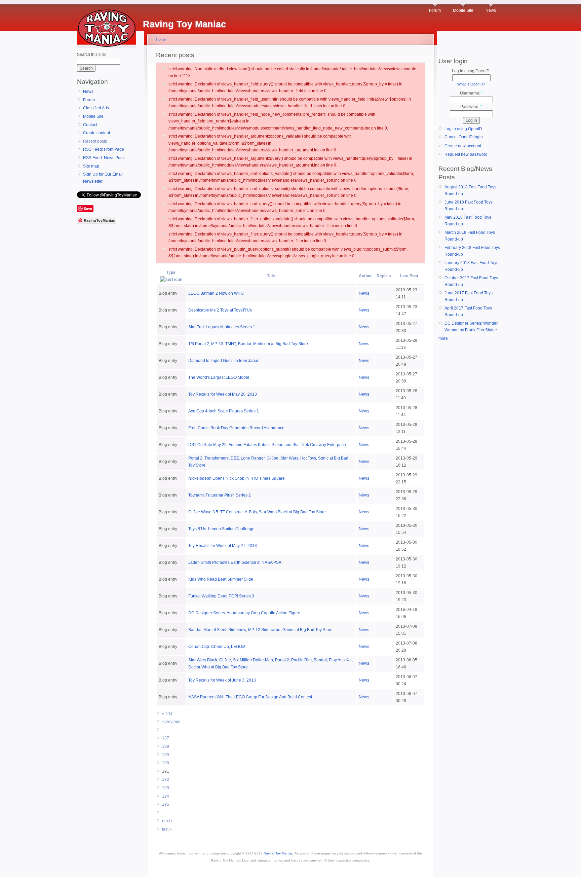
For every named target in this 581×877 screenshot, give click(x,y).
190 (165, 763)
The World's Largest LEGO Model (218, 377)
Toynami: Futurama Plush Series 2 (219, 495)
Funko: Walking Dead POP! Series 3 (221, 596)
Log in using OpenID (463, 128)
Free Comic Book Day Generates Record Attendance (236, 428)
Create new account (462, 146)
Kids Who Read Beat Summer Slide (220, 579)
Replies (384, 275)
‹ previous (171, 721)
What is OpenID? (471, 84)
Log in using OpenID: (471, 71)
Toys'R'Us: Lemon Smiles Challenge (221, 528)
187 (165, 738)
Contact (90, 124)
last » (167, 829)
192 (165, 779)
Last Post (409, 275)
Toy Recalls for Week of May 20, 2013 (222, 394)
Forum (435, 10)
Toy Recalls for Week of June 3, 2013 (222, 680)
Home (161, 39)
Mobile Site (463, 10)
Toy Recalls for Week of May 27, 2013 (222, 545)
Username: (471, 93)
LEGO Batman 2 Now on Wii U (216, 293)
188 (165, 746)
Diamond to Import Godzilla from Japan (224, 360)
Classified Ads (96, 108)
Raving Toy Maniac (278, 853)
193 (165, 787)
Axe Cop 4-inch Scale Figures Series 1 (223, 411)
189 (165, 755)
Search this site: (91, 54)
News (491, 10)
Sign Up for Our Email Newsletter (103, 177)
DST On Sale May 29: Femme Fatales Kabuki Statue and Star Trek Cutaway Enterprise (267, 444)
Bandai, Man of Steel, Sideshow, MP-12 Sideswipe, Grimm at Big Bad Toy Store (260, 629)
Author (365, 275)
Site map (91, 166)
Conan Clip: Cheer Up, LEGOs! (216, 646)
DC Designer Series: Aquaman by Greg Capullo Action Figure (244, 613)
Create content (96, 133)
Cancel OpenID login (463, 137)
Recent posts (95, 141)
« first (167, 713)
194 (165, 796)
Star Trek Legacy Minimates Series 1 (221, 327)
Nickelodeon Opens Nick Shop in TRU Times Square (236, 478)
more (443, 338)
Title (271, 275)
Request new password (466, 154)
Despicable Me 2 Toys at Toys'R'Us (220, 310)
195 (165, 804)
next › (167, 820)
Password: (471, 106)
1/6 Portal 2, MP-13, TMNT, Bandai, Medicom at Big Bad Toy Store (248, 343)
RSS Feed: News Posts (104, 157)
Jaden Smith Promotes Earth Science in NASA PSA (234, 562)
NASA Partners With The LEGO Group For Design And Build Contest (250, 697)
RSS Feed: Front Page (103, 149)
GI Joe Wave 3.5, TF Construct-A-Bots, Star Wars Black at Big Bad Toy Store (257, 512)
